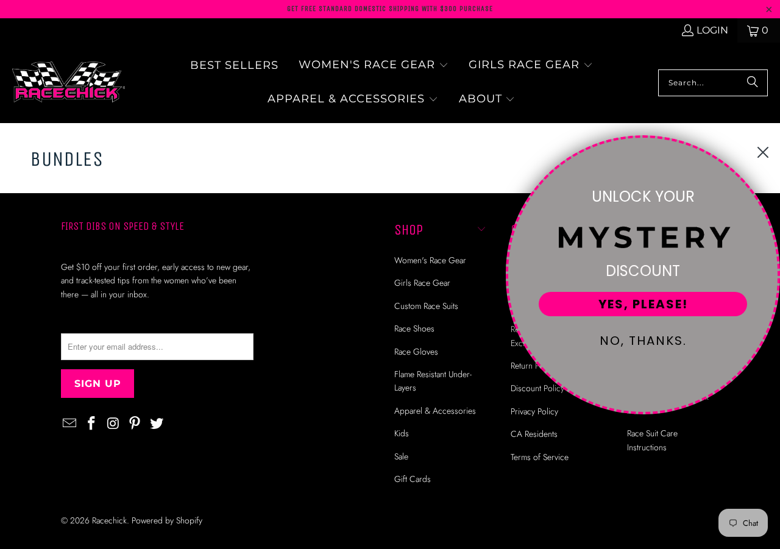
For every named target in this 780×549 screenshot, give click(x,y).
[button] (373, 66)
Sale (401, 456)
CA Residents (534, 434)
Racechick (109, 520)
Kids (401, 433)
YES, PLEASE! (643, 304)
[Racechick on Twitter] (157, 423)
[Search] (752, 82)
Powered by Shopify (167, 520)
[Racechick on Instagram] (113, 423)
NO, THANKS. (643, 340)
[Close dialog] (763, 152)
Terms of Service (540, 457)
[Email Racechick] (70, 423)
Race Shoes (414, 328)
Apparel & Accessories (435, 411)
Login (712, 30)
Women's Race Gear (430, 260)
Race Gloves (416, 351)
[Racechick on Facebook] (92, 423)
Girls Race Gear (422, 283)
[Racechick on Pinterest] (135, 423)
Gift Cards (412, 479)
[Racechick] (68, 83)
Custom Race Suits (426, 306)
